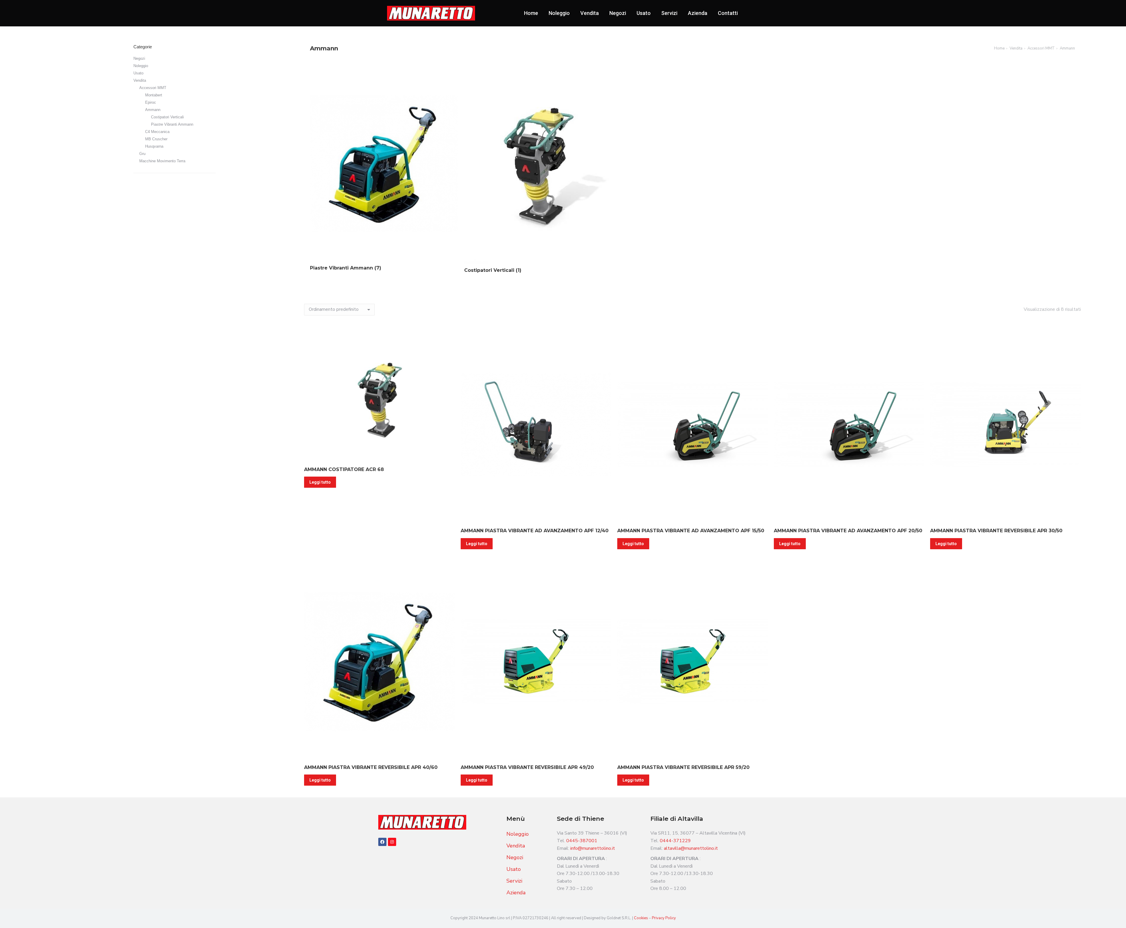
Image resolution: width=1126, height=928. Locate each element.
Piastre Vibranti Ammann (172, 124)
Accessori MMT (152, 88)
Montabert (153, 95)
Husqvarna (154, 146)
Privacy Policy (664, 918)
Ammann (152, 110)
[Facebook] (382, 842)
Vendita (139, 80)
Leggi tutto (320, 482)
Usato (138, 73)
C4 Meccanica (157, 131)
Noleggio (140, 66)
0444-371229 (675, 840)
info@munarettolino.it (592, 848)
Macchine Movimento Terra (162, 161)
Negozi (139, 58)
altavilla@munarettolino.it (691, 848)
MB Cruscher (156, 139)
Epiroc (150, 102)
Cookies (641, 918)
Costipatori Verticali (167, 117)
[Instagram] (392, 842)
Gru (142, 153)
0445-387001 (581, 840)
